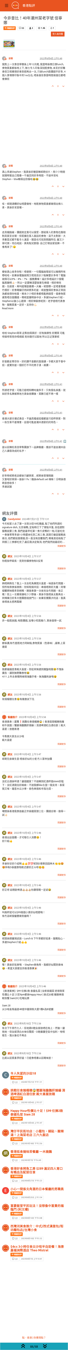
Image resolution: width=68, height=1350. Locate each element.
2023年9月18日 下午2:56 (31, 1143)
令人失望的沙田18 (23, 1073)
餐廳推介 (12, 717)
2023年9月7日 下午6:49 (31, 1160)
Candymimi (14, 519)
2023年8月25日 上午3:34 (31, 1197)
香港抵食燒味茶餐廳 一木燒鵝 (31, 1151)
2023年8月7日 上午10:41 (31, 1259)
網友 (10, 556)
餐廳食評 (11, 28)
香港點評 (28, 5)
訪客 (11, 58)
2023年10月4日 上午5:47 (31, 1123)
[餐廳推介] (4, 717)
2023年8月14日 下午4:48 (31, 1218)
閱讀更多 (62, 546)
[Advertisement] (34, 123)
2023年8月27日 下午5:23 (31, 1181)
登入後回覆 (57, 34)
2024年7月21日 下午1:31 (31, 1082)
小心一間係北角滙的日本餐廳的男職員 (37, 1189)
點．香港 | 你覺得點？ (34, 1337)
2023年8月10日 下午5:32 (31, 1238)
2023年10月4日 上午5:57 (31, 1102)
